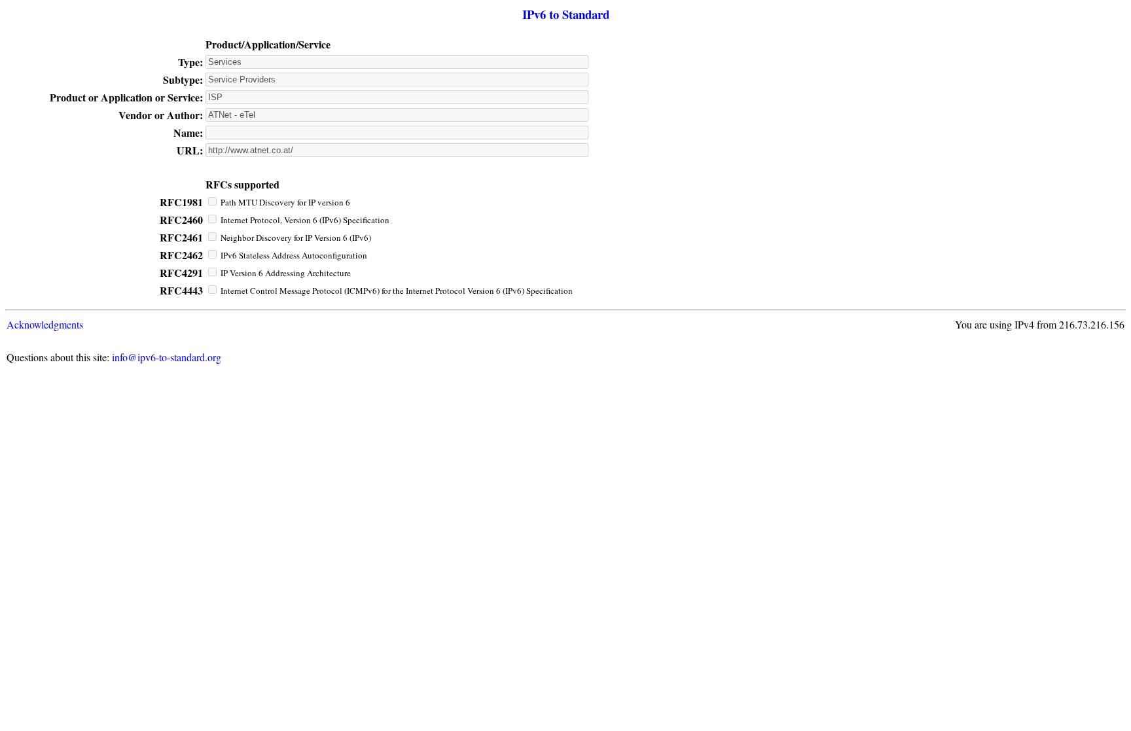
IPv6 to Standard (565, 14)
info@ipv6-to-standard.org (166, 357)
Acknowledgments (45, 324)
